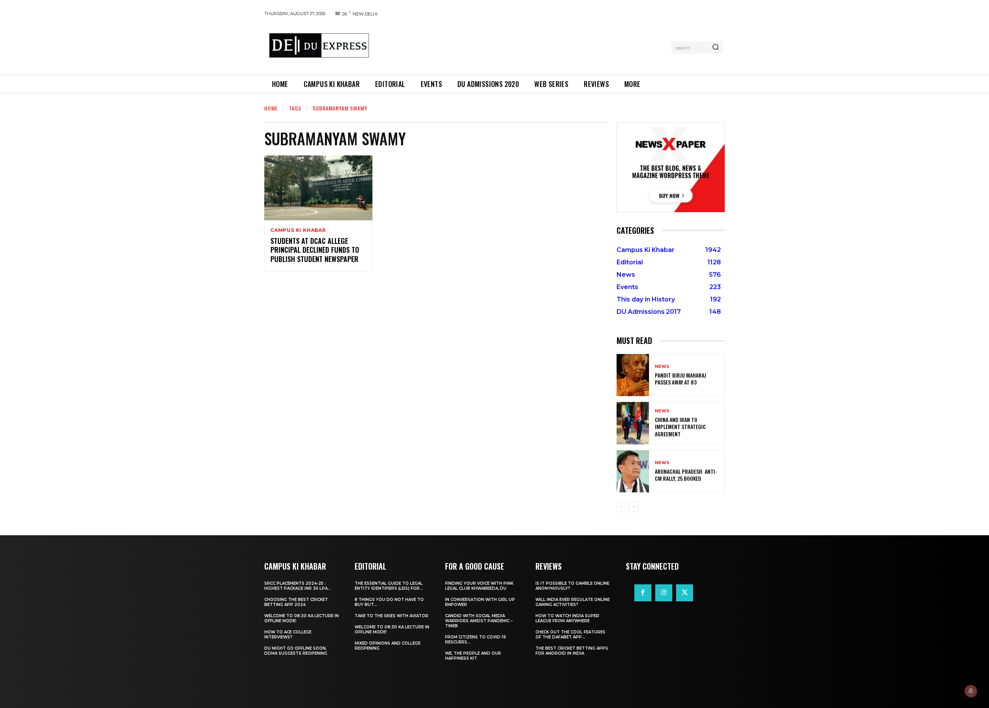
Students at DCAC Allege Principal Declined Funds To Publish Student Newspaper (314, 250)
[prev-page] (621, 507)
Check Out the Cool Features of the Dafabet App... (570, 635)
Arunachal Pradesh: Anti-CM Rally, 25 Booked (686, 474)
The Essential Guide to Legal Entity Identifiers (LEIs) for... (389, 586)
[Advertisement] (522, 46)
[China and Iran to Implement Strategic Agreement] (633, 423)
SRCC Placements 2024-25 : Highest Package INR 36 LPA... (297, 586)
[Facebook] (642, 592)
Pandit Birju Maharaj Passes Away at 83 (680, 378)
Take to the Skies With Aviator (391, 615)
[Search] (715, 47)
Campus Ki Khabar (298, 230)
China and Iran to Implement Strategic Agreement (680, 426)
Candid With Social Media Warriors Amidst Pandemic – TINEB (479, 620)
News (662, 366)
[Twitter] (684, 592)
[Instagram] (663, 592)
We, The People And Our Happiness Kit (473, 656)
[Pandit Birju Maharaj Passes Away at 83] (633, 375)
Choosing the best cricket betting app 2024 (296, 602)
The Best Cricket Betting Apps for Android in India (571, 651)
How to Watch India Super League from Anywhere (567, 618)
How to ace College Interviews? (287, 635)
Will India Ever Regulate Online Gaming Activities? (572, 602)
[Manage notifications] (971, 691)
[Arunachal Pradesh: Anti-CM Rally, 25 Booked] (633, 471)
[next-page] (634, 507)
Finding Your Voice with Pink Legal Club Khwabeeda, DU (479, 586)
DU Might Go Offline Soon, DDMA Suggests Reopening (295, 651)
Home (271, 108)
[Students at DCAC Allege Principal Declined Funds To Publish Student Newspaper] (318, 187)
